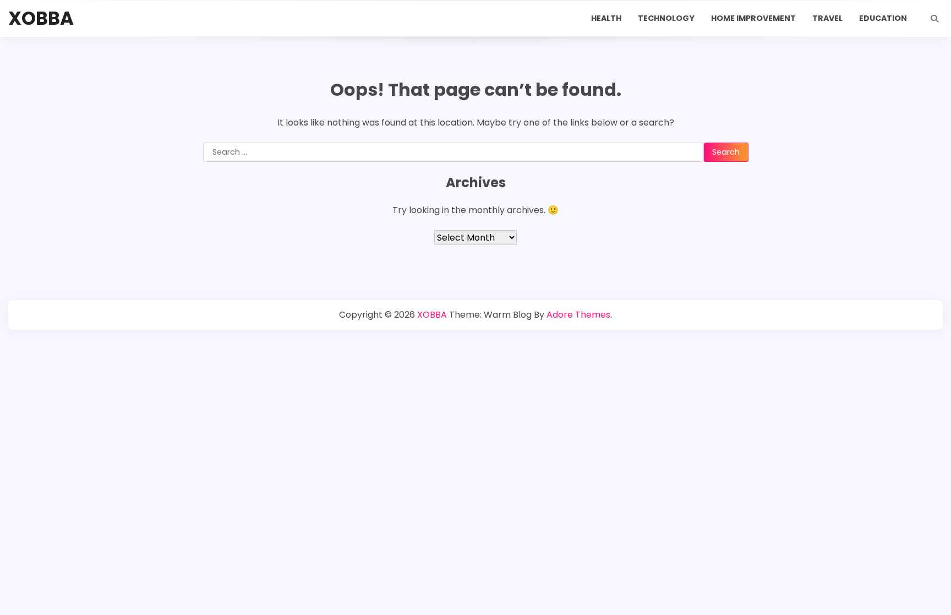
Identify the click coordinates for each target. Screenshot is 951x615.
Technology (666, 18)
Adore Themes (578, 314)
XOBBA (41, 18)
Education (883, 18)
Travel (827, 18)
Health (606, 18)
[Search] (934, 18)
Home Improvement (753, 18)
